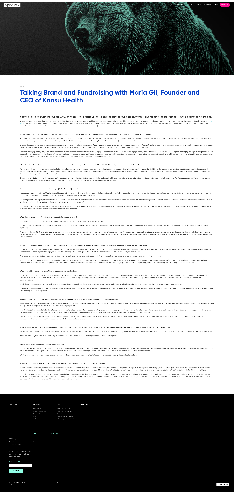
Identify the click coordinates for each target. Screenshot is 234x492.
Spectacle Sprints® (204, 4)
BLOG (216, 4)
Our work (190, 4)
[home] (12, 5)
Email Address (14, 462)
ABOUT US (180, 4)
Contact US (225, 4)
